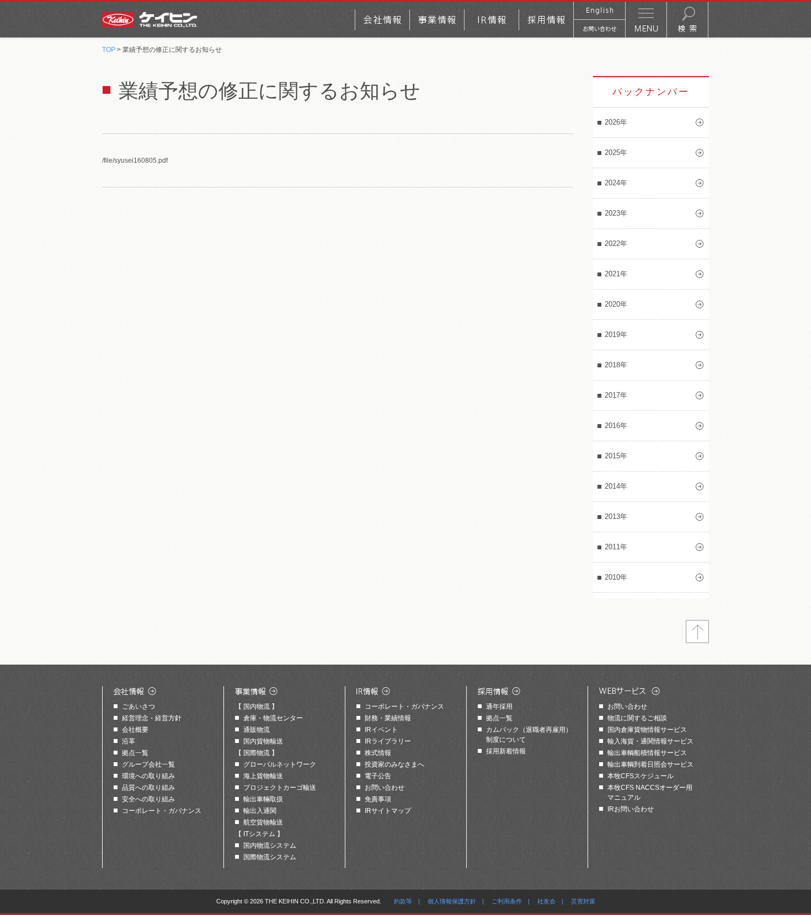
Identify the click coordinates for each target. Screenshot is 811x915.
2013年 (616, 516)
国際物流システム (269, 857)
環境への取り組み (148, 776)
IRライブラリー (388, 741)
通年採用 (499, 706)
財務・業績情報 (388, 718)
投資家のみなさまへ (394, 764)
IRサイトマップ (388, 811)
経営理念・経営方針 (152, 718)
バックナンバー (651, 92)
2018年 (616, 365)
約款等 (403, 901)
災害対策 (583, 901)
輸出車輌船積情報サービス (647, 753)
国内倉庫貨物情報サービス (647, 730)
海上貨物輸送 (263, 776)
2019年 (616, 334)
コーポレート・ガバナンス (161, 811)
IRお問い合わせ (630, 809)
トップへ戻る (697, 631)
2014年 (616, 486)
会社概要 (135, 730)
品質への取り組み (148, 787)
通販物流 (256, 730)
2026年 (616, 122)
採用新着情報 (506, 751)
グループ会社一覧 (148, 764)
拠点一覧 (135, 753)
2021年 (616, 274)
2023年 (616, 213)
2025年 (616, 152)
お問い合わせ (384, 787)
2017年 (616, 395)
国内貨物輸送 (263, 741)
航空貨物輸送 (263, 822)
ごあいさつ (138, 706)
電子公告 (378, 776)
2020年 (616, 304)
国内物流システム (269, 845)
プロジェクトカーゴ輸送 (279, 787)
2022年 (616, 243)
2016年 (616, 425)
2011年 (616, 547)
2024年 (616, 183)
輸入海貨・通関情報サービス (650, 741)
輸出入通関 (259, 811)
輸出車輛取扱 (263, 799)
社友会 (546, 901)
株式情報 (378, 753)
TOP (108, 49)
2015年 (616, 456)
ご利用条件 (507, 901)
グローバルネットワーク (279, 764)
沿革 (128, 741)
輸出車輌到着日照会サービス (650, 764)
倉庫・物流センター (273, 718)
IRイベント (381, 730)
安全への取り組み (148, 799)
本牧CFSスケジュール (640, 776)
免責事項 (378, 799)
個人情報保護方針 (452, 901)
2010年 (616, 577)
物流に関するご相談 (637, 718)
